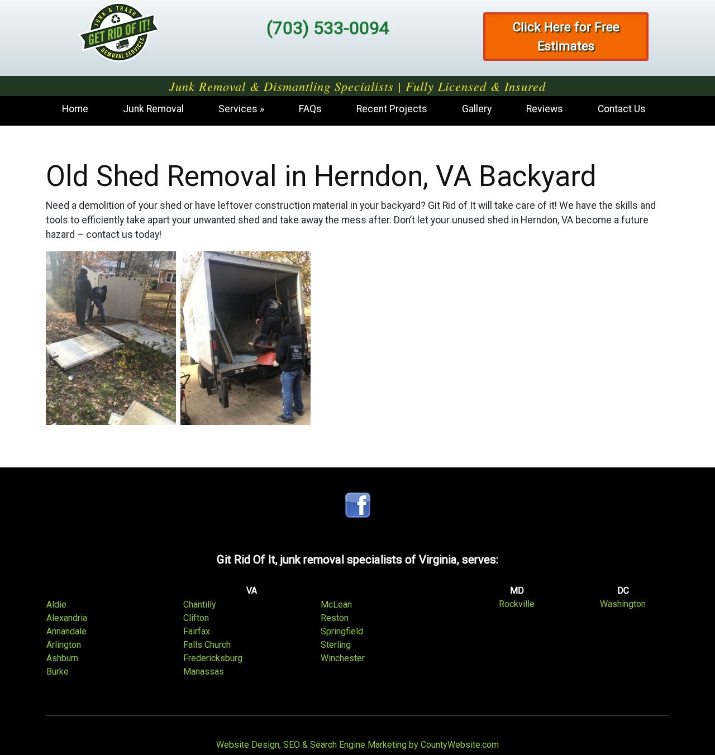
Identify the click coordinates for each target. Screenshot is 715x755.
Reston (335, 618)
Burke (57, 671)
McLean (336, 604)
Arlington (63, 644)
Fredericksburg (212, 658)
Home (75, 108)
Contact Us (622, 108)
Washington (623, 604)
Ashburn (62, 658)
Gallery (477, 108)
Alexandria (66, 618)
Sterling (336, 644)
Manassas (203, 671)
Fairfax (196, 631)
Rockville (517, 604)
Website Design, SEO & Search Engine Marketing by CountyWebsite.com (357, 744)
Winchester (343, 658)
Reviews (544, 108)
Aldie (56, 604)
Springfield (342, 631)
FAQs (310, 108)
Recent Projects (391, 108)
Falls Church (207, 644)
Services (238, 108)
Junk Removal (153, 108)
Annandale (66, 631)
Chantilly (199, 604)
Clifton (196, 618)
